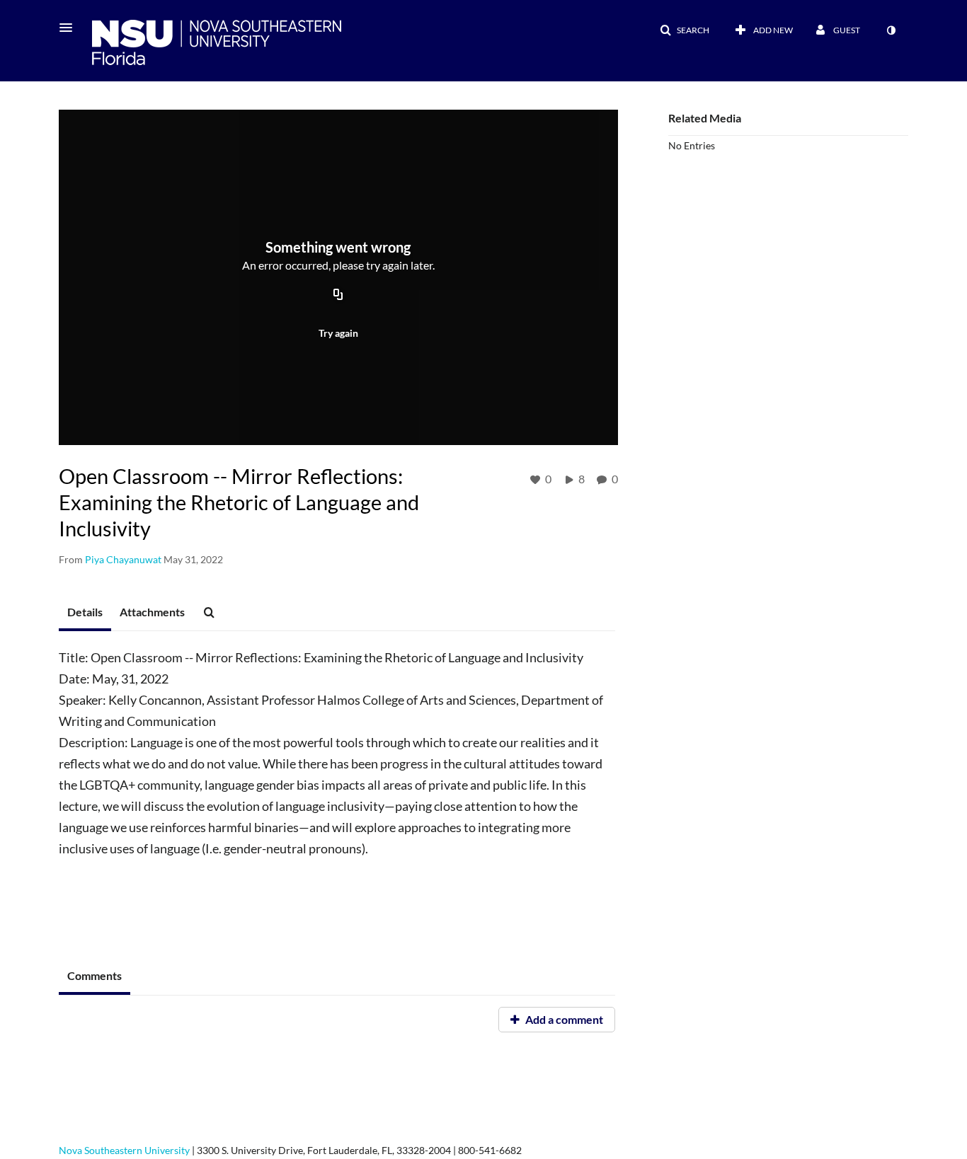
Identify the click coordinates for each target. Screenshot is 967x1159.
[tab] (85, 612)
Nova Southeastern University (124, 1150)
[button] (70, 28)
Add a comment (563, 1019)
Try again (338, 333)
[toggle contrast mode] (890, 30)
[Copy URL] (338, 295)
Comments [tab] (94, 975)
